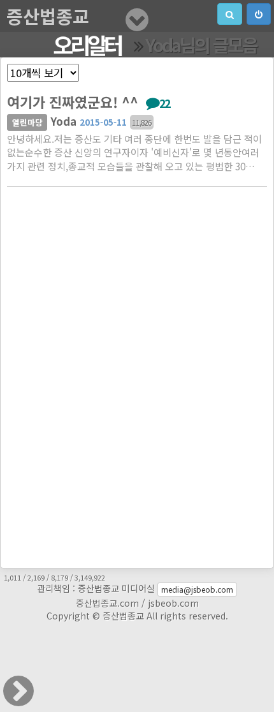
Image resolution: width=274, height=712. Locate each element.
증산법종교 (47, 16)
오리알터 (87, 44)
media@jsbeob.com (197, 589)
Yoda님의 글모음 (201, 44)
